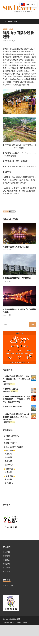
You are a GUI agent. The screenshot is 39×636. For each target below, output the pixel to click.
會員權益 (6, 556)
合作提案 (6, 564)
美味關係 (8, 457)
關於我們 (6, 571)
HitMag (24, 622)
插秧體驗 (12, 211)
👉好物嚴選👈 (9, 450)
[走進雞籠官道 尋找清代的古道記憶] (19, 276)
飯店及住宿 (9, 483)
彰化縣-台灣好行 (10, 443)
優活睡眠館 (9, 465)
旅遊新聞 (5, 29)
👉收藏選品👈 (9, 469)
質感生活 (8, 454)
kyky (15, 41)
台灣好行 (7, 439)
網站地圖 (6, 568)
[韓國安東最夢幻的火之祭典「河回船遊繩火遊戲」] (19, 307)
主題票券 (8, 479)
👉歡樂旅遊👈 (9, 476)
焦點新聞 (11, 29)
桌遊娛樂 (8, 472)
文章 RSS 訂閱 (8, 585)
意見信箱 (6, 552)
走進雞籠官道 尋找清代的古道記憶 (17, 278)
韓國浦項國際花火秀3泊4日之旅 (16, 247)
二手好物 (8, 461)
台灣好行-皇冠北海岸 (12, 436)
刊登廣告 (6, 560)
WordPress (15, 622)
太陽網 (17, 619)
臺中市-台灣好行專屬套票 (14, 447)
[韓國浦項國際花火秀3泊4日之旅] (19, 244)
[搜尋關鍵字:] (19, 324)
